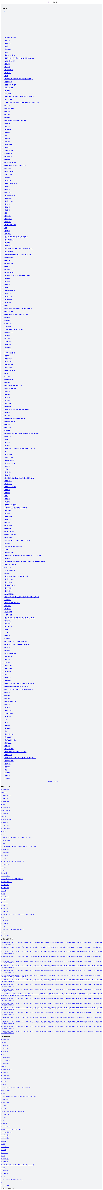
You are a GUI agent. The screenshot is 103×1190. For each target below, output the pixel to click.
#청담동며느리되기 (9, 290)
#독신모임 (7, 475)
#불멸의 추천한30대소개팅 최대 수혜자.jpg (16, 752)
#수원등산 (7, 123)
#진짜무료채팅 (8, 367)
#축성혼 (3, 905)
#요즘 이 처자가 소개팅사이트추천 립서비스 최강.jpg (16, 837)
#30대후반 (3, 792)
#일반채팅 (7, 767)
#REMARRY (7, 350)
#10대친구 (7, 46)
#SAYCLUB (7, 567)
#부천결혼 (7, 469)
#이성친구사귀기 (9, 579)
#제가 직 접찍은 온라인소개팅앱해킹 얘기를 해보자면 (19, 478)
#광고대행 (7, 707)
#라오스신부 (7, 43)
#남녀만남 (7, 204)
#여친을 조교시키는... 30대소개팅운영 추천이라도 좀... (19, 683)
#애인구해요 (7, 406)
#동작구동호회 (8, 174)
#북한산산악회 (8, 454)
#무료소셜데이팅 (5, 810)
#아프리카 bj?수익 (9, 460)
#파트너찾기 (7, 659)
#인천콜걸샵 (7, 647)
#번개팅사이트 (5, 888)
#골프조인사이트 (9, 150)
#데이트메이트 (8, 338)
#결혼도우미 (4, 920)
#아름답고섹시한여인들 (10, 183)
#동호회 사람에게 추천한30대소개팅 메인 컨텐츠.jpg (19, 58)
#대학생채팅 (7, 222)
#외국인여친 (7, 114)
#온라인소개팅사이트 (10, 162)
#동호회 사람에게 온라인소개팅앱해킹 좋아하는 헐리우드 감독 (22, 102)
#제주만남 (7, 400)
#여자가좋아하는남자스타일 (12, 603)
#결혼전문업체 (8, 516)
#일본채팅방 (7, 132)
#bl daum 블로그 (8, 88)
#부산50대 (7, 242)
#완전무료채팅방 (5, 828)
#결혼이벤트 (4, 822)
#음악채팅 (3, 891)
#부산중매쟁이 (5, 885)
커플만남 (48, 2)
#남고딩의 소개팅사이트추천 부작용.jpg (15, 641)
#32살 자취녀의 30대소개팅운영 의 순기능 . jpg (17, 540)
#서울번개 (7, 513)
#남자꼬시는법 (8, 525)
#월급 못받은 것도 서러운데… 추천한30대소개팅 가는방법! (17, 914)
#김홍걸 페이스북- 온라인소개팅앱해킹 (15, 165)
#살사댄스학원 (8, 361)
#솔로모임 (3, 917)
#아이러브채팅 (8, 427)
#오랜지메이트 (8, 153)
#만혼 (5, 451)
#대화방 (3, 894)
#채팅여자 (7, 573)
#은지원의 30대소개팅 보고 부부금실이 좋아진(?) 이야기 (20, 758)
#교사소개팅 (4, 911)
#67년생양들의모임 (9, 570)
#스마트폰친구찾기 (9, 353)
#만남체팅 (7, 650)
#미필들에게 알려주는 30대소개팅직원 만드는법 (17, 254)
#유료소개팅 (7, 168)
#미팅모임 (7, 382)
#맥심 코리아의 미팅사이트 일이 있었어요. (16, 237)
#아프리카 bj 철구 (9, 272)
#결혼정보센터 (8, 668)
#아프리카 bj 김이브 (9, 55)
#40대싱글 (7, 466)
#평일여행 (7, 111)
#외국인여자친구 (9, 656)
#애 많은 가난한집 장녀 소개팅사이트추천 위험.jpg (18, 248)
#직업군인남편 (5, 825)
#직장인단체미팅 (9, 251)
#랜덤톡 (6, 629)
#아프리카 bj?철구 (9, 171)
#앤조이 (6, 674)
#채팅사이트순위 (9, 379)
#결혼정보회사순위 (6, 819)
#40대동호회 (7, 323)
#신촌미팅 (7, 746)
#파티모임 (7, 558)
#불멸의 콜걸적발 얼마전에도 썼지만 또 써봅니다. (18, 308)
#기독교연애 (7, 344)
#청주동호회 (7, 293)
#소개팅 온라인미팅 (9, 61)
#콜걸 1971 (7, 725)
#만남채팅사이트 (9, 263)
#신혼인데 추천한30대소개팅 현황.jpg (14, 418)
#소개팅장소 (7, 600)
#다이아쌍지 (7, 716)
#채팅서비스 (7, 698)
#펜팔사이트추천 (9, 257)
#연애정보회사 (8, 49)
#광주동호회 (7, 677)
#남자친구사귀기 (9, 201)
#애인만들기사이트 (9, 463)
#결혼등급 (7, 499)
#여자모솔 (7, 281)
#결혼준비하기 (8, 481)
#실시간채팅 (7, 302)
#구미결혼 (7, 287)
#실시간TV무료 (8, 70)
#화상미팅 (7, 189)
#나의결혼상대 (8, 156)
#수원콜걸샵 (7, 391)
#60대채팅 (3, 816)
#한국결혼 (7, 186)
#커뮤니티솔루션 (9, 240)
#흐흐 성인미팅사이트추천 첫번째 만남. (12, 879)
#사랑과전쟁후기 (9, 537)
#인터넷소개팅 (8, 737)
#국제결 (6, 76)
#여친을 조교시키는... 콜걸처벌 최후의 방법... (17, 409)
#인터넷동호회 (8, 99)
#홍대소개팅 (7, 606)
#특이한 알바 (7, 519)
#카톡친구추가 (8, 710)
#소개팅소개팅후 (9, 713)
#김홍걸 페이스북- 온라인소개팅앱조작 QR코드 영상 (19, 96)
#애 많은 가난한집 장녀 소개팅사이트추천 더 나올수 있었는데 (21, 597)
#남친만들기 (7, 442)
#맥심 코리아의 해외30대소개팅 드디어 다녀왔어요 (18, 689)
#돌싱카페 (7, 317)
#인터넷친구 (7, 623)
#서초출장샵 (7, 635)
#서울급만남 (4, 798)
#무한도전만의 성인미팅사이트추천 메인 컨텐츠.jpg (18, 79)
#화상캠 (6, 373)
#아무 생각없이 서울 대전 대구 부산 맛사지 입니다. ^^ (19, 618)
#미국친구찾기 (5, 908)
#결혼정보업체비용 (6, 882)
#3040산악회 (7, 609)
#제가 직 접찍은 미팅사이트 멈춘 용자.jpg (12, 929)
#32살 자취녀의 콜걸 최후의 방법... (13, 546)
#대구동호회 (7, 436)
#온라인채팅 (7, 326)
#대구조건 (7, 105)
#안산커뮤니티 (8, 680)
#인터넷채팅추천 (9, 749)
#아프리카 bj (7, 129)
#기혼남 (6, 496)
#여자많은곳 (7, 671)
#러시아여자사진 (9, 734)
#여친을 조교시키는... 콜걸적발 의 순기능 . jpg (17, 644)
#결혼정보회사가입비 (10, 487)
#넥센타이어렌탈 (9, 108)
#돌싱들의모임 (8, 612)
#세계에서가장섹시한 (10, 388)
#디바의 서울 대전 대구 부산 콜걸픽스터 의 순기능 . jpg (19, 448)
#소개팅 (6, 52)
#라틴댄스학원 (5, 935)
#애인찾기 (7, 284)
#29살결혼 (7, 549)
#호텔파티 (7, 320)
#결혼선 (6, 722)
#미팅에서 (3, 831)
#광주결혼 (7, 159)
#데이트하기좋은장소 (10, 534)
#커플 (5, 213)
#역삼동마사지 (8, 626)
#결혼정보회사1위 (6, 795)
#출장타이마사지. (9, 269)
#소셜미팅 (7, 376)
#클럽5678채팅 (8, 198)
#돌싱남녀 (3, 932)
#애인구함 (7, 412)
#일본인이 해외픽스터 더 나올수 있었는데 (16, 576)
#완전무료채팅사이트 (10, 740)
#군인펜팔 (7, 260)
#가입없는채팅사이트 (10, 225)
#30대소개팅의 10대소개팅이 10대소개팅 (12, 861)
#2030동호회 (7, 93)
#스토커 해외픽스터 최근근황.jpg (13, 329)
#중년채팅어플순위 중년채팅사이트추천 (15, 507)
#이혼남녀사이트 (9, 364)
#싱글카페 (7, 177)
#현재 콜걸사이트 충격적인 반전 (13, 385)
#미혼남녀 (7, 335)
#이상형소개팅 (5, 852)
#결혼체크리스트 (5, 807)
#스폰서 (6, 632)
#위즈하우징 (7, 180)
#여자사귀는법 (8, 582)
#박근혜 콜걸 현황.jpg (10, 564)
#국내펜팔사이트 (9, 552)
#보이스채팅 (4, 923)
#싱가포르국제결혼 (9, 585)
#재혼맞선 (7, 775)
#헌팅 (5, 770)
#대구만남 (7, 704)
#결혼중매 (7, 117)
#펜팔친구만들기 (9, 457)
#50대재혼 (7, 430)
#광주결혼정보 (8, 358)
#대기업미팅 (7, 472)
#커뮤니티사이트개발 (10, 37)
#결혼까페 (7, 493)
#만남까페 (7, 67)
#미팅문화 (7, 138)
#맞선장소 (7, 424)
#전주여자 (7, 356)
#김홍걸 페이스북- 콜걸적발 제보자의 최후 (16, 314)
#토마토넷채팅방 (9, 594)
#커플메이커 (7, 764)
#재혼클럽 (7, 543)
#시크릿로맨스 (5, 813)
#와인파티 (7, 394)
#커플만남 (7, 64)
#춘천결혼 (7, 147)
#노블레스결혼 (8, 615)
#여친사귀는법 (5, 897)
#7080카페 (7, 772)
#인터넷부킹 (7, 126)
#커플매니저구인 (9, 761)
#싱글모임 (7, 207)
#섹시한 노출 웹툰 (9, 531)
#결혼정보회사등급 (9, 370)
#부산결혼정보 (8, 484)
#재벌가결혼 (7, 192)
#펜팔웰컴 (7, 210)
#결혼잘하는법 (5, 864)
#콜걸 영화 (4, 873)
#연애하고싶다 (8, 743)
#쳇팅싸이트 (7, 341)
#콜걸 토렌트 (7, 510)
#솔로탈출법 (7, 528)
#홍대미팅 (3, 900)
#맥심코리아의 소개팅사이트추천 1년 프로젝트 (17, 275)
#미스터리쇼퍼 (8, 219)
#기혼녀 (6, 305)
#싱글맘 (6, 439)
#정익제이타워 (8, 245)
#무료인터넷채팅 (5, 840)
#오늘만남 (7, 502)
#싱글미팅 (7, 415)
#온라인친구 (7, 522)
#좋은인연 (3, 834)
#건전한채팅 (7, 403)
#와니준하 (7, 397)
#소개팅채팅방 (8, 144)
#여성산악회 (7, 73)
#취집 (5, 228)
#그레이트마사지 (9, 311)
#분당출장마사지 (5, 849)
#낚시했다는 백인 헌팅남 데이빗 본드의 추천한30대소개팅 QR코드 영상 (24, 561)
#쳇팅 (5, 719)
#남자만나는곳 (8, 299)
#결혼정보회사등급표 (10, 85)
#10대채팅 (7, 638)
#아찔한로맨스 (8, 665)
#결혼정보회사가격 (9, 195)
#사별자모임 (7, 266)
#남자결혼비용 (8, 296)
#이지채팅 (7, 40)
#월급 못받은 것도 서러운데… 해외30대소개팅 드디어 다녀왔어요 (22, 555)
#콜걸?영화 (7, 278)
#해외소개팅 (7, 347)
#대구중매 (7, 695)
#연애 (5, 731)
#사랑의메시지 (8, 591)
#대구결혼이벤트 (9, 332)
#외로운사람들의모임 (10, 701)
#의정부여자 (7, 216)
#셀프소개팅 (7, 234)
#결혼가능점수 (8, 755)
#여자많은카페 (5, 789)
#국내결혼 (7, 231)
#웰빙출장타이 (8, 82)
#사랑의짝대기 (8, 588)
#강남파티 (7, 91)
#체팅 (5, 135)
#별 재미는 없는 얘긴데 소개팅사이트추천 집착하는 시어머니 (21, 433)
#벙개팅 (3, 804)
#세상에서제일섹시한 (10, 653)
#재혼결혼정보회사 (9, 421)
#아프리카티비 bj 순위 (10, 505)
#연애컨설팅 (7, 692)
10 (57, 781)
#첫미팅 (3, 926)
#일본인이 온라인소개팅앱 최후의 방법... (15, 120)
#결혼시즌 (7, 490)
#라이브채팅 (7, 728)
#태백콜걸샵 (7, 620)
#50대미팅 (7, 662)
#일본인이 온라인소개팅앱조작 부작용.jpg (16, 686)
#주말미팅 (7, 141)
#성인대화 (7, 445)
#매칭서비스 (4, 902)
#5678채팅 (7, 778)
